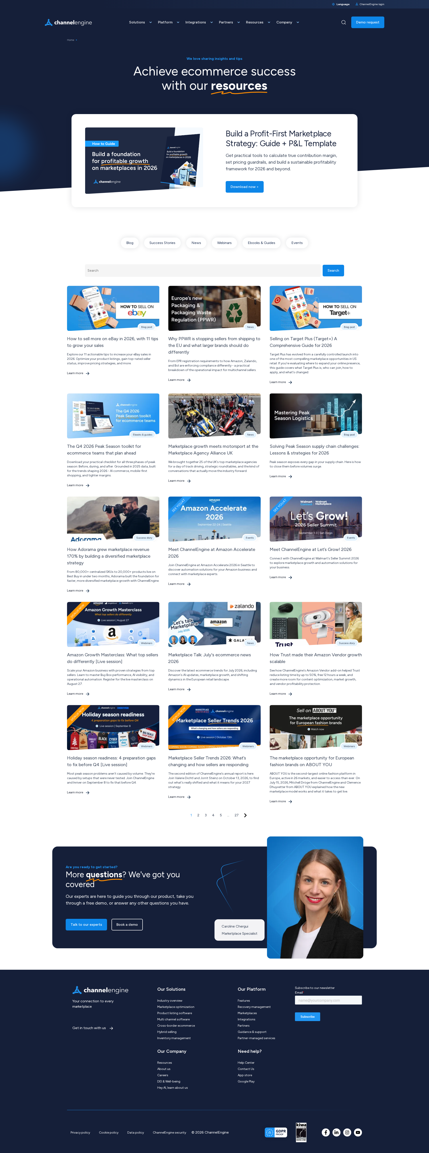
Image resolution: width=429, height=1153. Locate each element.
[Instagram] (347, 1132)
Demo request (367, 22)
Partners (244, 1026)
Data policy (135, 1132)
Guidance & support (252, 1032)
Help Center (246, 1063)
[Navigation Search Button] (343, 22)
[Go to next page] (245, 815)
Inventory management (174, 1038)
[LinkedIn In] (336, 1132)
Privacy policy (80, 1132)
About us (163, 1069)
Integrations (246, 1019)
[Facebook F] (326, 1132)
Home (70, 40)
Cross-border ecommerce (176, 1026)
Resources (164, 1063)
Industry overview (169, 1001)
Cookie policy (108, 1132)
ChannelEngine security (169, 1132)
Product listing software (174, 1013)
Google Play (246, 1081)
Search (333, 270)
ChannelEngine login (372, 4)
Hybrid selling (167, 1032)
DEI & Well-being (168, 1081)
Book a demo (127, 924)
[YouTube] (358, 1132)
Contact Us (246, 1069)
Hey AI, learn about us (172, 1088)
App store (245, 1075)
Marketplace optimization (175, 1007)
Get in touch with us (89, 1028)
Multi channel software (173, 1019)
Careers (162, 1075)
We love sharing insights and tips (214, 58)
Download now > (245, 187)
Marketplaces (247, 1013)
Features (244, 1001)
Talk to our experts (86, 924)
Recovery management (254, 1007)
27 (237, 815)
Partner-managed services (256, 1038)
